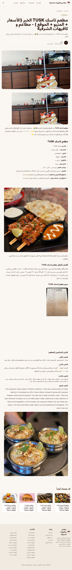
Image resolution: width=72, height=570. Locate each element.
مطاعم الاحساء (31, 540)
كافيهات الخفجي (13, 547)
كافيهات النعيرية (13, 552)
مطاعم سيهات (13, 532)
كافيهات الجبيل (31, 552)
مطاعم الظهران (31, 550)
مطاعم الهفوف (13, 535)
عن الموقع (23, 3)
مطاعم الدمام (31, 535)
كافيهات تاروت (13, 555)
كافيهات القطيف (30, 557)
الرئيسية (38, 3)
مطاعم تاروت (13, 550)
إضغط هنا (26, 174)
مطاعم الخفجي (13, 540)
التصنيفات (31, 3)
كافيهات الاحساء (31, 555)
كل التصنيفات (48, 535)
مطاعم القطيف (31, 547)
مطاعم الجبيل (31, 545)
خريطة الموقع (49, 542)
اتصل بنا (16, 3)
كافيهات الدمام (31, 542)
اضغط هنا (26, 178)
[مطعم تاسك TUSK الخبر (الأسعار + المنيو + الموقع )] (36, 108)
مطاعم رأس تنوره (12, 545)
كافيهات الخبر (31, 537)
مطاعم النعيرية (13, 537)
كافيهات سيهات (13, 542)
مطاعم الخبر (59, 11)
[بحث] (3, 2)
